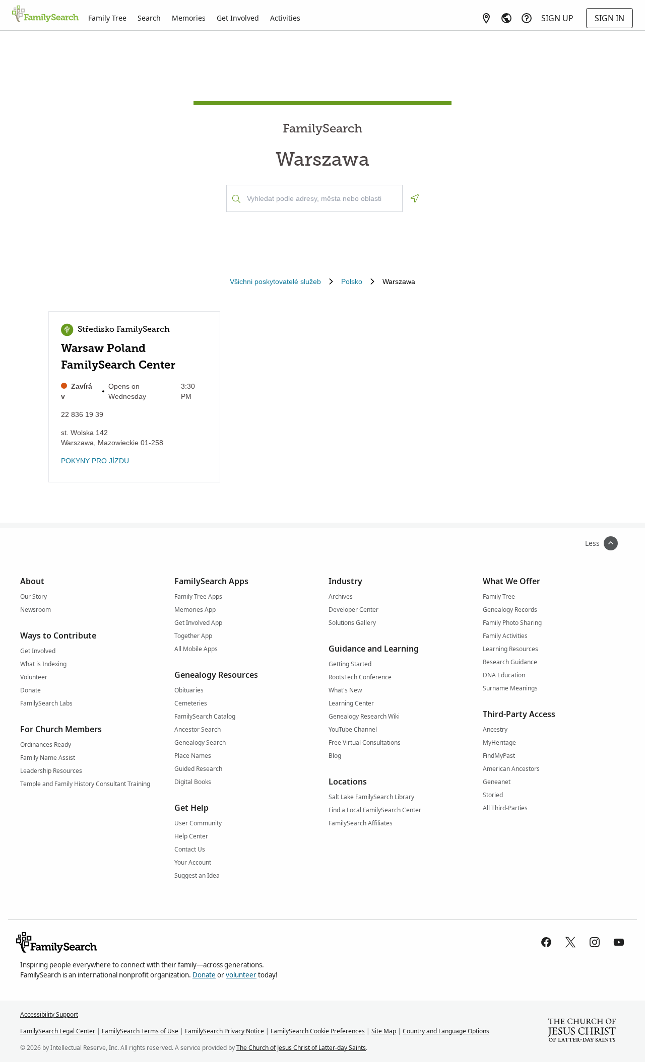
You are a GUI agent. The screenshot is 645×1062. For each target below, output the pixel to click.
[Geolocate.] (415, 198)
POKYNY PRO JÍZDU (95, 461)
